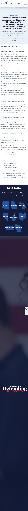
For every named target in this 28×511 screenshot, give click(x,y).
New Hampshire (14, 15)
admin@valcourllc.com (15, 49)
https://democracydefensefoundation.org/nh (13, 177)
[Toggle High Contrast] (26, 309)
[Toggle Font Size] (26, 313)
